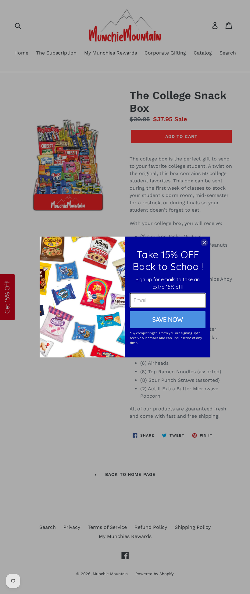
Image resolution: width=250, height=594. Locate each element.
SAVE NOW (167, 319)
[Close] (204, 242)
